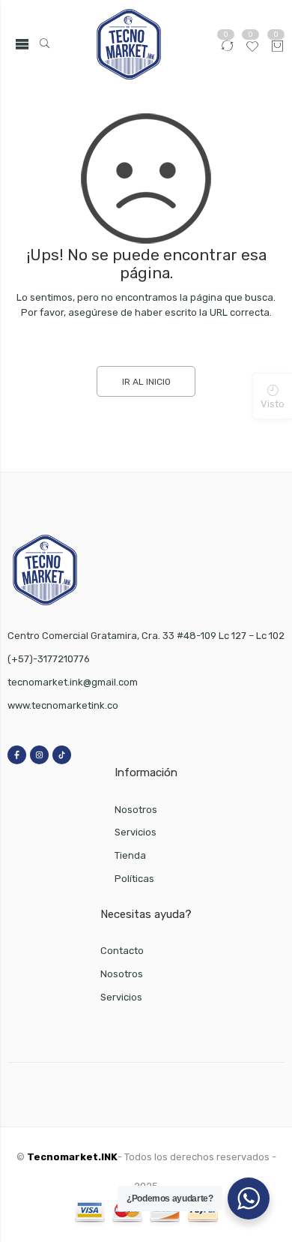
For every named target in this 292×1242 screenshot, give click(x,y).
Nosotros (136, 809)
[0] (277, 48)
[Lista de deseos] (252, 50)
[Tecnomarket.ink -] (128, 44)
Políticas (134, 878)
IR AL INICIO (146, 381)
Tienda (130, 855)
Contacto (122, 950)
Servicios (135, 832)
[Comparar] (227, 50)
